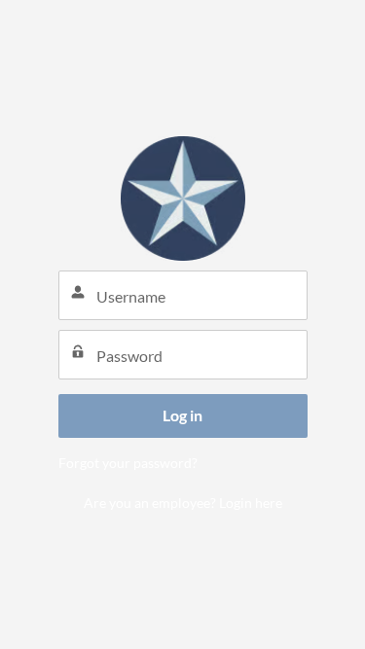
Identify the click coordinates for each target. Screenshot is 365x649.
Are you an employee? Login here (183, 502)
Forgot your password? (128, 462)
